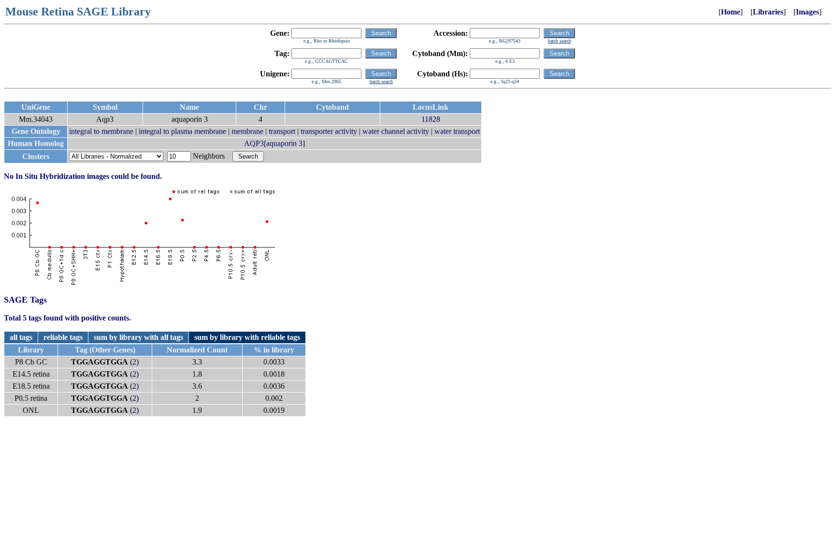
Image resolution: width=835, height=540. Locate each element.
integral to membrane (101, 131)
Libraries (768, 12)
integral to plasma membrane (182, 131)
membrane (247, 131)
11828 (430, 119)
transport (282, 131)
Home (730, 12)
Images (807, 12)
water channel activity (395, 131)
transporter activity (329, 131)
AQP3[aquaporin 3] (274, 143)
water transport (457, 131)
